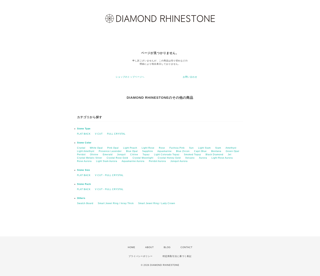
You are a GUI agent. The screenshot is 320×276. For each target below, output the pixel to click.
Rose (162, 148)
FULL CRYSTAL (116, 134)
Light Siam (204, 148)
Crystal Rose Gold (117, 158)
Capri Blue (200, 151)
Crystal (81, 148)
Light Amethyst (85, 151)
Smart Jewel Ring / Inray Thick (116, 203)
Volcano (190, 158)
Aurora (203, 158)
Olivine (94, 154)
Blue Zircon (183, 151)
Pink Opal (113, 148)
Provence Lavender (110, 151)
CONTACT (186, 247)
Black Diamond (214, 154)
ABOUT (149, 247)
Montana (216, 151)
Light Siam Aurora (106, 161)
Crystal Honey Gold (169, 158)
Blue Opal (132, 151)
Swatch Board (85, 203)
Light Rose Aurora (222, 158)
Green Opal (232, 151)
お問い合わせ (190, 77)
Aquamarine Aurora (133, 161)
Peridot (81, 154)
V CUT (99, 134)
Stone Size (83, 170)
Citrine (134, 154)
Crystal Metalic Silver (89, 158)
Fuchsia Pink (177, 148)
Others (81, 198)
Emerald (108, 154)
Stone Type (84, 128)
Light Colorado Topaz (166, 154)
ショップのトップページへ (130, 77)
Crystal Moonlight (143, 158)
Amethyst (231, 148)
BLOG (167, 247)
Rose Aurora (84, 161)
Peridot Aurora (157, 161)
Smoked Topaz (192, 154)
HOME (131, 247)
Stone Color (84, 142)
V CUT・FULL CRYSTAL (109, 175)
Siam (218, 148)
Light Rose (148, 148)
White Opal (96, 148)
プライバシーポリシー (141, 256)
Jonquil (121, 154)
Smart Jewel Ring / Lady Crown (156, 203)
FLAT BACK (84, 134)
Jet (229, 154)
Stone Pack (84, 184)
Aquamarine (164, 151)
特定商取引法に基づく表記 (177, 256)
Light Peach (130, 148)
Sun (191, 148)
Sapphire (147, 151)
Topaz (146, 154)
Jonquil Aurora (179, 161)
